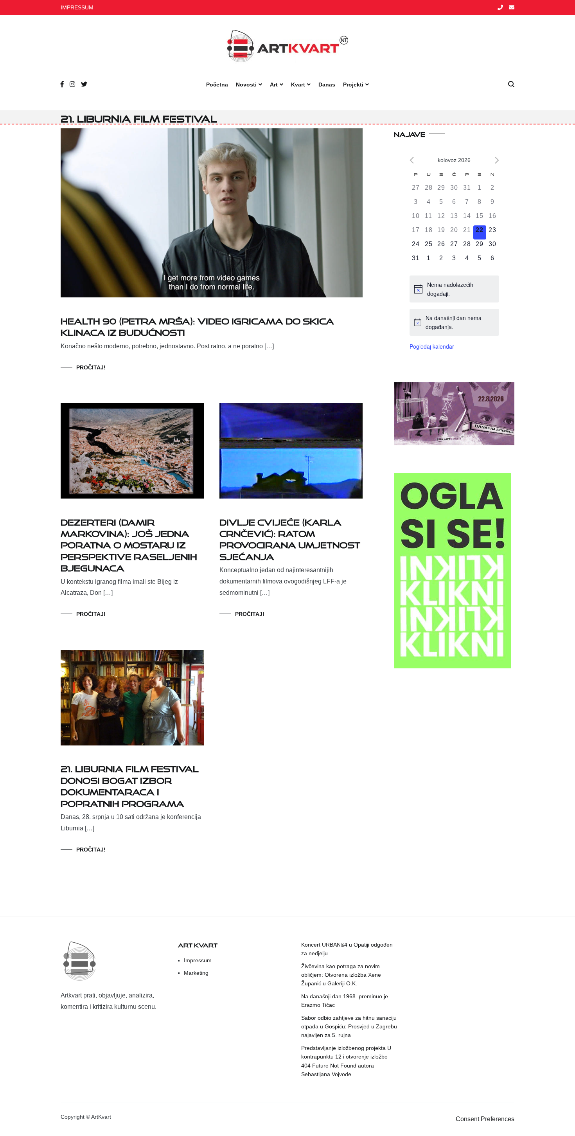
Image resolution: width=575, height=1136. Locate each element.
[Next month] (497, 160)
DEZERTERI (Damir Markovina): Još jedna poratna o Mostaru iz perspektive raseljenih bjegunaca (129, 544)
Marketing (196, 973)
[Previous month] (412, 160)
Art (274, 84)
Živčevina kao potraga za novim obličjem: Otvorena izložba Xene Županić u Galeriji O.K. (341, 975)
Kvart (298, 84)
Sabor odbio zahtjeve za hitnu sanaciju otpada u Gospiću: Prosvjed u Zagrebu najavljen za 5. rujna (349, 1027)
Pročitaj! (91, 367)
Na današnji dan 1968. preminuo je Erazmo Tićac (344, 1000)
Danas (326, 84)
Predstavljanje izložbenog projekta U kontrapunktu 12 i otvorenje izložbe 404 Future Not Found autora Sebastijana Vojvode (346, 1061)
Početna (217, 84)
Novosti (246, 84)
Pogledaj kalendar (432, 346)
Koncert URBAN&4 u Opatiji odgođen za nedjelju (347, 949)
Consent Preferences (485, 1119)
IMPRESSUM (77, 7)
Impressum (198, 960)
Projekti (353, 84)
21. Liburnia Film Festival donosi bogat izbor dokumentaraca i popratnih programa (130, 784)
